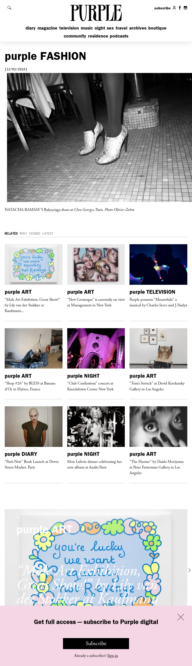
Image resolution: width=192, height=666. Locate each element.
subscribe (162, 8)
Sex (110, 28)
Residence (98, 36)
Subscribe (96, 643)
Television (69, 28)
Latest (47, 234)
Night (100, 28)
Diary (31, 28)
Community (75, 36)
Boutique (157, 28)
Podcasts (119, 36)
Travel (121, 28)
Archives (137, 28)
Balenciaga (52, 209)
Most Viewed (30, 234)
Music (87, 28)
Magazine (47, 28)
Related (11, 234)
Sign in (112, 655)
